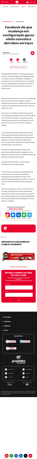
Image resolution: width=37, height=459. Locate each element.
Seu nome (7, 283)
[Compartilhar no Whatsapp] (11, 456)
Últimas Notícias (7, 21)
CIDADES (23, 6)
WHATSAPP (5, 6)
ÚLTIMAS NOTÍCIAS (14, 6)
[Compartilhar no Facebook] (16, 456)
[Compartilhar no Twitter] (26, 456)
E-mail (7, 291)
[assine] (30, 456)
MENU (6, 2)
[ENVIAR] (19, 300)
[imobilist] (7, 456)
